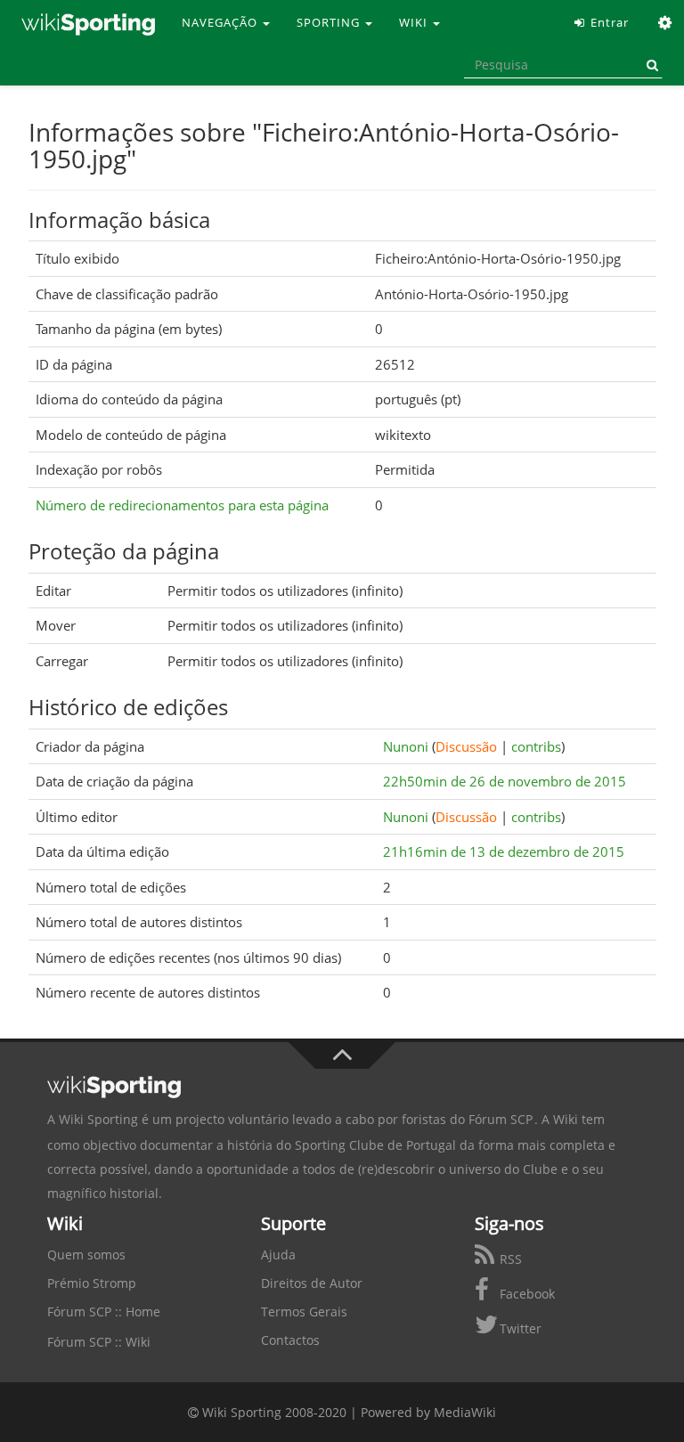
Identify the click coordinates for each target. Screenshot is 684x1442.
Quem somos (86, 1254)
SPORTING (330, 22)
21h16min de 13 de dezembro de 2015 (503, 851)
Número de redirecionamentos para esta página (182, 505)
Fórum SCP (500, 1119)
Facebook (525, 1293)
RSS (509, 1259)
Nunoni (405, 746)
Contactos (290, 1340)
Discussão (466, 746)
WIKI (415, 22)
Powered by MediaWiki (428, 1412)
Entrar (608, 22)
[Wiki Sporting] (88, 22)
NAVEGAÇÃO (221, 22)
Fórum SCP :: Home (103, 1311)
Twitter (519, 1328)
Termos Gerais (304, 1311)
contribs (536, 746)
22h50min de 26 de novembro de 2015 (504, 781)
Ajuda (278, 1254)
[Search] (649, 65)
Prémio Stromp (91, 1283)
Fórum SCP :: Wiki (99, 1341)
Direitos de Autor (311, 1283)
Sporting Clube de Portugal (375, 1144)
